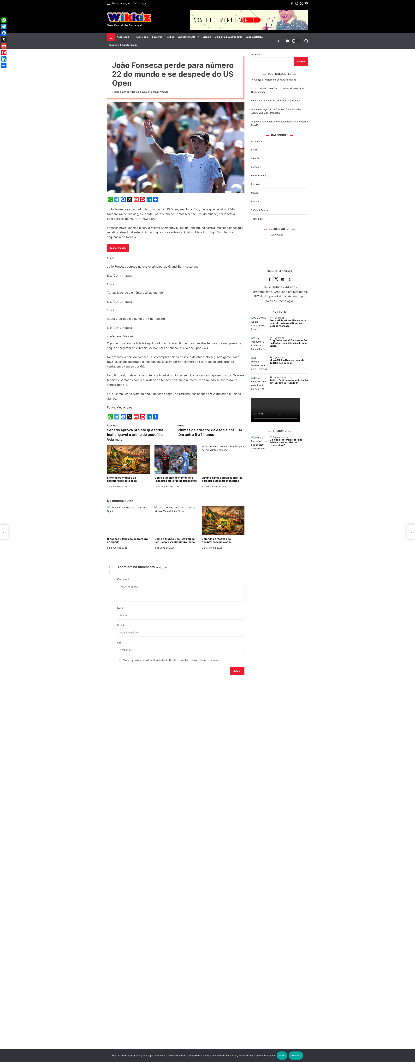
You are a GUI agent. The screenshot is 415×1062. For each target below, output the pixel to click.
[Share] (4, 65)
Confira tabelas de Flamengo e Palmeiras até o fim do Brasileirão (175, 479)
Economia (256, 167)
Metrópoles (124, 407)
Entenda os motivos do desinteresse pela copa (122, 479)
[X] (4, 39)
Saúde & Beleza (254, 36)
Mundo (254, 192)
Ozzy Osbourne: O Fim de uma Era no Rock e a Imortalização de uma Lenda (288, 343)
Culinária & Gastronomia (228, 36)
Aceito (282, 1055)
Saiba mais (295, 1055)
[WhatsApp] (4, 20)
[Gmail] (4, 46)
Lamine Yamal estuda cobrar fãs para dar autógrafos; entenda (222, 479)
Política (170, 36)
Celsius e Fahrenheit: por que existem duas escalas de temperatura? (286, 442)
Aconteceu (123, 36)
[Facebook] (4, 33)
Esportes (157, 36)
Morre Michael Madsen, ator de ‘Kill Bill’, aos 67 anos (287, 361)
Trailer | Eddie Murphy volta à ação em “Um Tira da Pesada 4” (289, 381)
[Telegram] (4, 26)
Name (120, 608)
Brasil (254, 149)
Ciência (206, 36)
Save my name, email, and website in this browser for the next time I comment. (171, 660)
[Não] (411, 1058)
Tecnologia (142, 36)
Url (119, 642)
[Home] (111, 37)
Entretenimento (186, 36)
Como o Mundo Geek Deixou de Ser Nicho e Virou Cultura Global (174, 540)
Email (120, 625)
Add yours (161, 567)
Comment (123, 579)
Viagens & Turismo (189, 48)
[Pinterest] (4, 52)
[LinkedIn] (4, 59)
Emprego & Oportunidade (123, 45)
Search (255, 54)
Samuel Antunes (159, 91)
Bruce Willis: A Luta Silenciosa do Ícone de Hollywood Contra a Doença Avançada (288, 323)
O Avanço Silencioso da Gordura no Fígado (127, 540)
